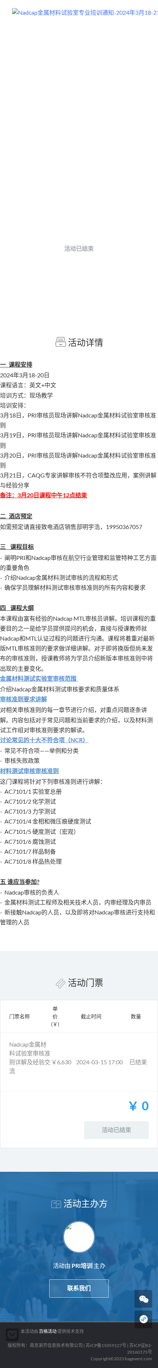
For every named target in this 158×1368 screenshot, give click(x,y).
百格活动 (48, 1331)
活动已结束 (79, 249)
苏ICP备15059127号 (106, 1345)
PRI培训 (82, 220)
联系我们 (79, 1288)
